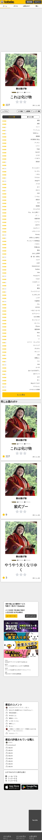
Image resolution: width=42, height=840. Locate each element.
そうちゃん (36, 386)
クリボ (38, 184)
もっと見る (21, 395)
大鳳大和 (10, 747)
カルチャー (36, 228)
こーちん (37, 196)
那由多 (38, 161)
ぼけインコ (36, 373)
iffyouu (38, 326)
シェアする (5, 111)
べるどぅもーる (35, 310)
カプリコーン (36, 313)
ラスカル (37, 177)
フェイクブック (35, 291)
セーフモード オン (11, 616)
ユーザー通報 (36, 111)
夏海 (38, 288)
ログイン (37, 2)
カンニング (36, 345)
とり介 (38, 155)
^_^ (39, 339)
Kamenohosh (36, 266)
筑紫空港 (37, 218)
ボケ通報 (20, 111)
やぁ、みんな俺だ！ (34, 212)
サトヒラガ (36, 209)
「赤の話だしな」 (12, 715)
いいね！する (12, 776)
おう (38, 187)
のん (38, 304)
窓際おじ (37, 358)
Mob (38, 332)
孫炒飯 (38, 206)
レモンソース (36, 231)
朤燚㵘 (38, 136)
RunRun (37, 269)
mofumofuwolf (12, 745)
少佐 (38, 354)
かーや (38, 367)
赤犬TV (37, 225)
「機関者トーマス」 (13, 718)
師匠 (38, 123)
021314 (37, 307)
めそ (38, 285)
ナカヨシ (10, 742)
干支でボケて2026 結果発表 (13, 673)
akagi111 (37, 180)
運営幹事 (37, 329)
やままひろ (36, 275)
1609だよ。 (36, 133)
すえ (38, 335)
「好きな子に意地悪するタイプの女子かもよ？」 (21, 710)
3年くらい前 (36, 105)
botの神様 (37, 316)
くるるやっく (36, 282)
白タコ (38, 190)
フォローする (12, 778)
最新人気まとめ (20, 838)
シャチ (38, 298)
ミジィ (38, 127)
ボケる (16, 6)
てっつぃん (36, 130)
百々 (38, 380)
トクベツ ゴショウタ (33, 342)
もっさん (37, 171)
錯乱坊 (38, 199)
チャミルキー (36, 168)
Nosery (37, 234)
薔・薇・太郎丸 (35, 256)
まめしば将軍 (36, 253)
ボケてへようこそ (30, 616)
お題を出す (26, 6)
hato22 (37, 152)
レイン (38, 146)
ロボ (38, 203)
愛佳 (38, 250)
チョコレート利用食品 (33, 241)
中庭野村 (37, 301)
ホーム (5, 6)
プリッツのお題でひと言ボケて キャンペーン (18, 669)
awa (38, 364)
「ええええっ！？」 (13, 733)
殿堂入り (5, 838)
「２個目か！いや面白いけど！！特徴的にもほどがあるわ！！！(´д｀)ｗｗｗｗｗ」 (22, 729)
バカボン (37, 244)
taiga (38, 149)
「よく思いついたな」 (14, 721)
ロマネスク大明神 (34, 389)
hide (38, 272)
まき (38, 377)
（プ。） (37, 215)
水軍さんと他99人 (34, 237)
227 (8, 104)
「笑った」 (11, 726)
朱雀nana (37, 247)
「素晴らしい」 (12, 723)
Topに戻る (35, 820)
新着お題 (31, 838)
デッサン (37, 142)
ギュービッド (36, 320)
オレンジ (37, 351)
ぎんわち (37, 348)
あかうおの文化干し (34, 370)
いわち (38, 174)
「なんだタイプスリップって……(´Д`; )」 (19, 707)
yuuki (38, 263)
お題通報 (28, 111)
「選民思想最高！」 (13, 713)
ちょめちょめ (36, 294)
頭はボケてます (35, 383)
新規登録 (29, 2)
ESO (38, 193)
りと (38, 361)
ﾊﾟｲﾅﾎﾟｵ (37, 158)
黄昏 (38, 120)
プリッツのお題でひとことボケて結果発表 (17, 665)
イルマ (38, 260)
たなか (38, 279)
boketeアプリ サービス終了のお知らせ (16, 661)
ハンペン (37, 222)
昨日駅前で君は (35, 139)
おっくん (37, 323)
